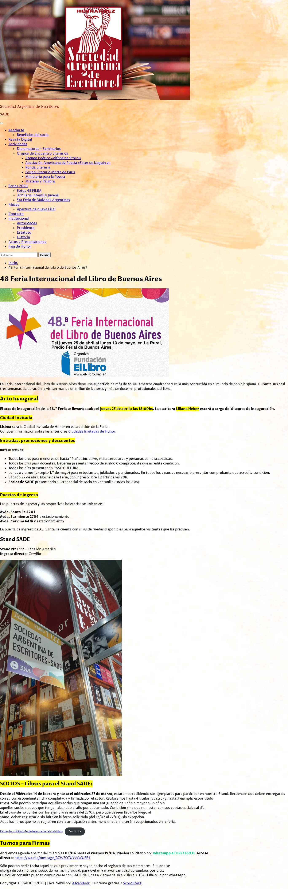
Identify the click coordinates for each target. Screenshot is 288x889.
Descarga (75, 831)
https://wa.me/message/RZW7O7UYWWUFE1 (52, 858)
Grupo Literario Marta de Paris (50, 172)
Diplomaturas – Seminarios (39, 149)
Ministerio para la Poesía (45, 176)
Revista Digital (20, 139)
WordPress (132, 883)
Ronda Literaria (37, 167)
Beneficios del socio (32, 135)
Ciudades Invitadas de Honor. (92, 431)
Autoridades (27, 223)
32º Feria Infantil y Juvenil (38, 195)
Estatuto (24, 232)
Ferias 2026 (18, 186)
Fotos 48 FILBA (29, 190)
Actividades (17, 144)
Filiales (13, 204)
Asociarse (16, 130)
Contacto (16, 214)
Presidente (25, 228)
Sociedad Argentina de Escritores (29, 106)
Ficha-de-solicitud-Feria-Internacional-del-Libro (31, 831)
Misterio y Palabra (40, 181)
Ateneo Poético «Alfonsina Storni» (53, 158)
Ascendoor (81, 883)
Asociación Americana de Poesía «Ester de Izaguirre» (67, 162)
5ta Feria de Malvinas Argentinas (43, 200)
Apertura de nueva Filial (36, 209)
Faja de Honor (19, 246)
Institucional (18, 218)
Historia (23, 237)
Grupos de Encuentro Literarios (42, 153)
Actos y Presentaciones (27, 242)
